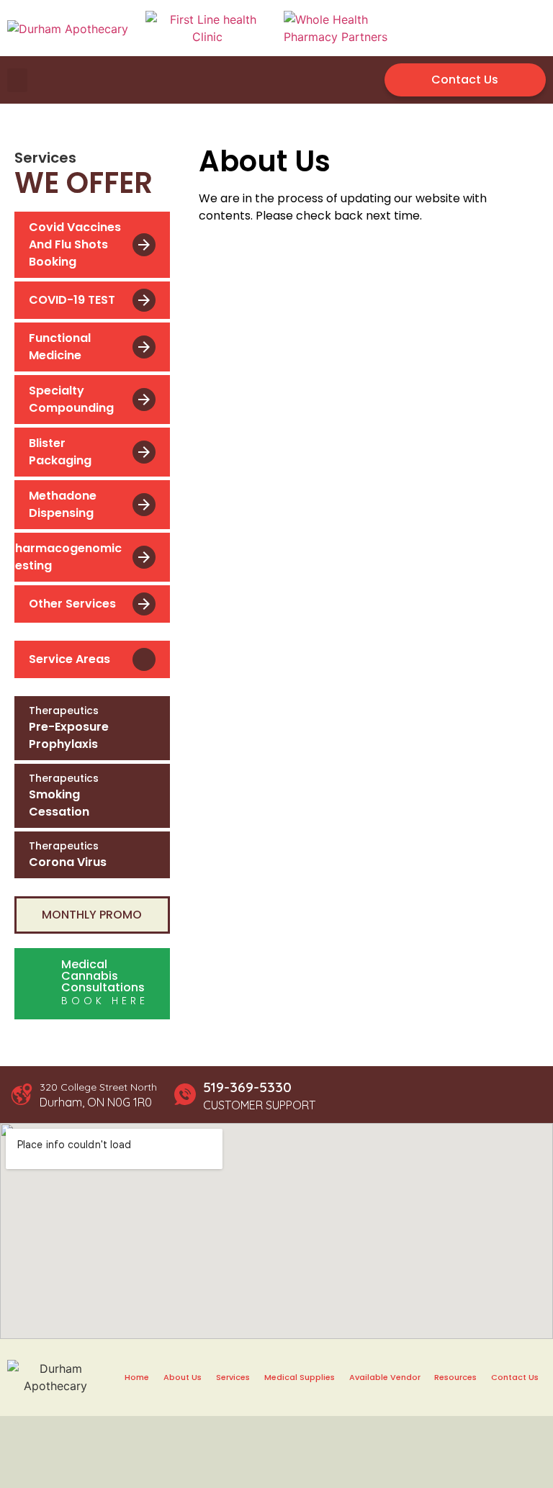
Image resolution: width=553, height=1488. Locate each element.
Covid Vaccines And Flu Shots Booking (75, 244)
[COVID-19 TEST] (144, 300)
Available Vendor (385, 1377)
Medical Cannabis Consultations (103, 976)
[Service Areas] (144, 659)
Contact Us (515, 1377)
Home (137, 1377)
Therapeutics (64, 710)
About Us (182, 1377)
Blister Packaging (60, 452)
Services (233, 1377)
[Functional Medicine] (144, 347)
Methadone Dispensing (62, 504)
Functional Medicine (60, 347)
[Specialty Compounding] (144, 399)
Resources (455, 1377)
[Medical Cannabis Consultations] (39, 984)
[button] (17, 80)
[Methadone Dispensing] (144, 504)
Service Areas (69, 659)
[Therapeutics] (146, 728)
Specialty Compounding (71, 399)
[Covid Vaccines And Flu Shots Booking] (144, 244)
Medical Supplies (299, 1377)
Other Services (72, 603)
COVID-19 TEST (72, 300)
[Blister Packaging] (144, 452)
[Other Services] (144, 604)
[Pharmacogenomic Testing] (144, 557)
